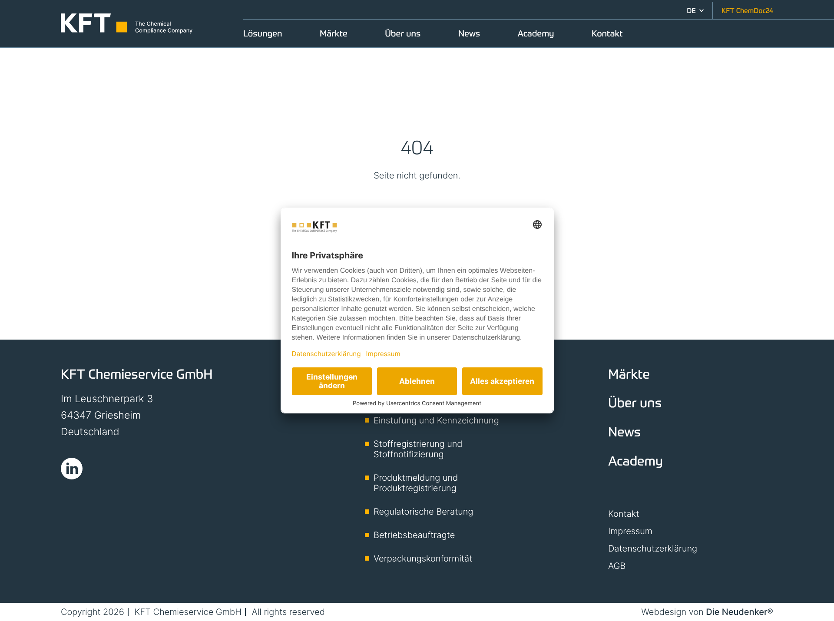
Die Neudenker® (739, 612)
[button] (695, 10)
